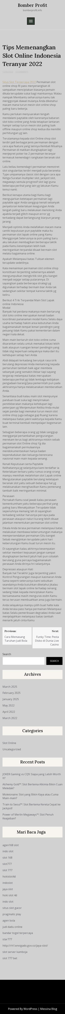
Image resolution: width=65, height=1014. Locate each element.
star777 (7, 939)
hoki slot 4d (9, 895)
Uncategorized (11, 749)
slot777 (7, 864)
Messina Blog (48, 1009)
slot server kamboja (14, 952)
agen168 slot (10, 845)
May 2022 (8, 705)
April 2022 (8, 712)
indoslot (7, 883)
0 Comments (22, 71)
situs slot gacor (12, 908)
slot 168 (7, 857)
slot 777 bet (9, 958)
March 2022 (9, 718)
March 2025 (9, 687)
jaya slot (7, 889)
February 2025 (11, 693)
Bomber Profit (32, 5)
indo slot (7, 851)
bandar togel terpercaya (17, 933)
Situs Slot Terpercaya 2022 (19, 82)
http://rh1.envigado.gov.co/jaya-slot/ (25, 945)
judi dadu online (12, 927)
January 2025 (10, 699)
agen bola (8, 920)
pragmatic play (11, 914)
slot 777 (7, 870)
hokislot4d (9, 876)
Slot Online (9, 743)
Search (6, 654)
